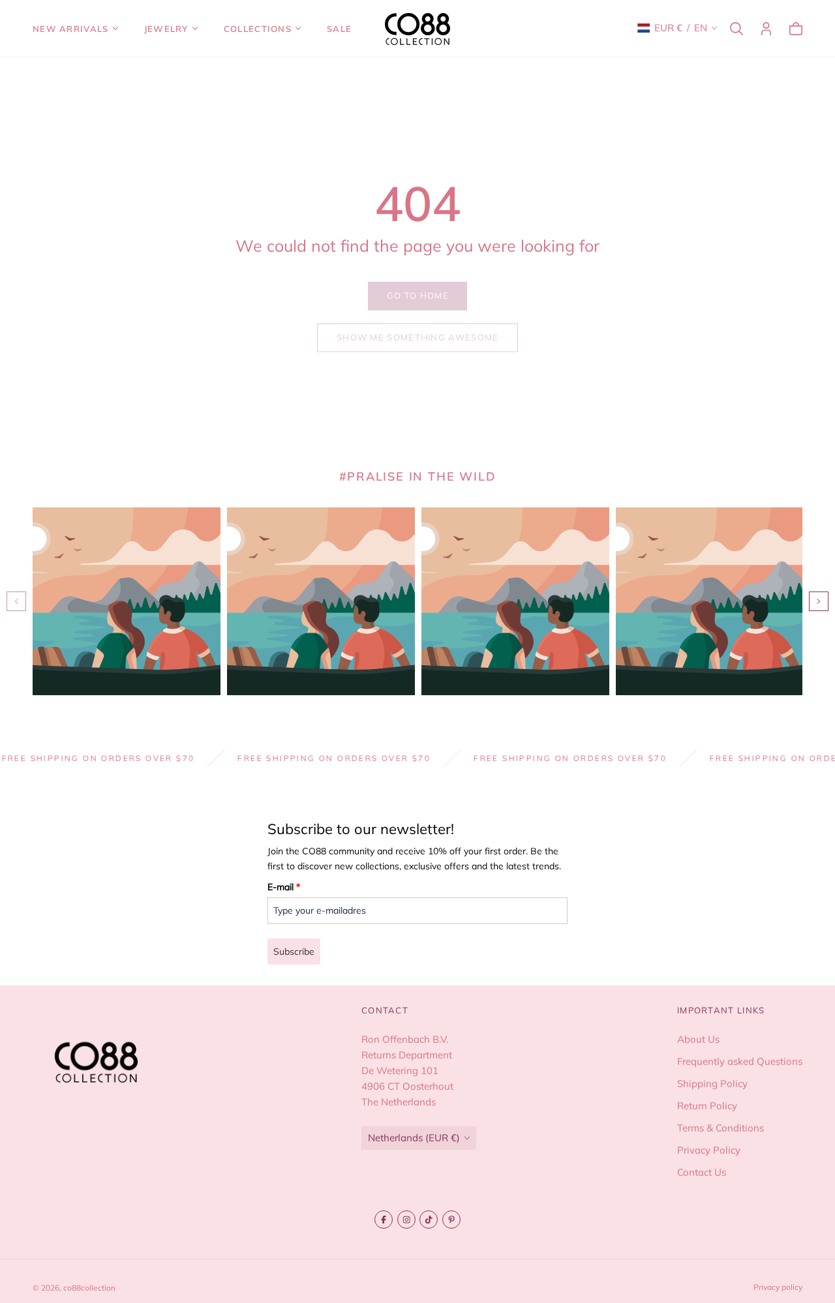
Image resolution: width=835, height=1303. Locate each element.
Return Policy (707, 1106)
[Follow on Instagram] (406, 1219)
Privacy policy (777, 1287)
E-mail (283, 887)
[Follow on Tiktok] (428, 1219)
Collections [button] (258, 28)
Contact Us (701, 1172)
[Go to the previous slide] (16, 601)
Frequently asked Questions (739, 1061)
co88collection (89, 1288)
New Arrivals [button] (71, 28)
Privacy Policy (708, 1150)
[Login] (766, 28)
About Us (698, 1039)
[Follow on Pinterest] (451, 1219)
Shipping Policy (712, 1083)
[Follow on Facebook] (383, 1219)
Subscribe (293, 951)
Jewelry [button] (166, 28)
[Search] (736, 28)
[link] (417, 296)
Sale (339, 28)
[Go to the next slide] (818, 601)
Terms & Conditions (720, 1128)
